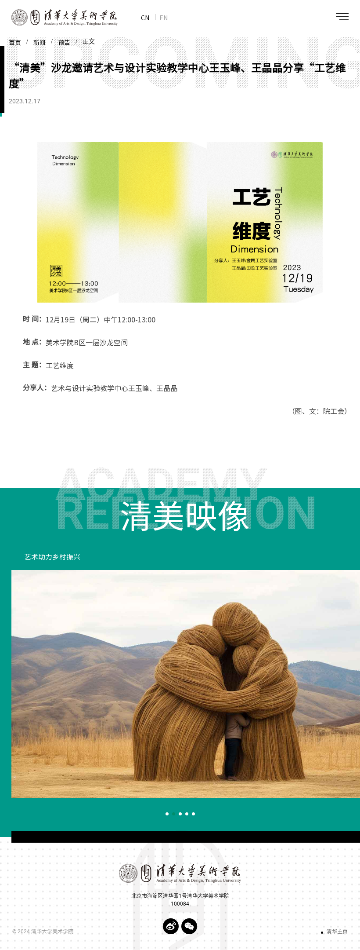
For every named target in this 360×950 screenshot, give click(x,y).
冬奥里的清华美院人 (55, 557)
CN (145, 17)
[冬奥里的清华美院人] (185, 684)
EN (163, 17)
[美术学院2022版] (59, 17)
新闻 (39, 42)
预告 (64, 42)
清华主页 (337, 931)
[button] (167, 813)
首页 (15, 42)
